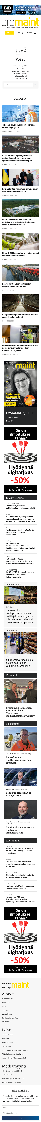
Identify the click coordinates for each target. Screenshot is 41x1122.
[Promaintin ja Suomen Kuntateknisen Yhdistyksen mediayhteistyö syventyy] (20, 691)
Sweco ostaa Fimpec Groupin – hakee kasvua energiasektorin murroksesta (19, 850)
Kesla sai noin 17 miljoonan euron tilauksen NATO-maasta (20, 887)
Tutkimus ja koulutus (10, 1018)
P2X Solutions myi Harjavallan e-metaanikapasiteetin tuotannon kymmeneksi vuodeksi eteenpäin (17, 158)
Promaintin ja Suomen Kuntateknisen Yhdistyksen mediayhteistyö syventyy (20, 711)
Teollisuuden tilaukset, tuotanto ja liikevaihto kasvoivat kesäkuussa (20, 532)
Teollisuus (10, 528)
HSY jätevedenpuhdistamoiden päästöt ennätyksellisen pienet (20, 315)
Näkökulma (6, 1022)
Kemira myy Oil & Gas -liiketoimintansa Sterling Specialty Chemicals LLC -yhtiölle (20, 899)
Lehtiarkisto (6, 1046)
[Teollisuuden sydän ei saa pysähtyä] (20, 777)
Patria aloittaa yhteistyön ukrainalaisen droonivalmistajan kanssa (20, 190)
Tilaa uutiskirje (7, 1042)
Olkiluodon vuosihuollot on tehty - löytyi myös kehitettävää (20, 876)
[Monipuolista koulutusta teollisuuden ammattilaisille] (20, 809)
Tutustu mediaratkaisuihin (12, 1082)
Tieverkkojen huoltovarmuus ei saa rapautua (18, 760)
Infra (8, 541)
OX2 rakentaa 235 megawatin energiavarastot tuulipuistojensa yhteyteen (20, 863)
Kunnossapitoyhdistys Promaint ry (15, 1050)
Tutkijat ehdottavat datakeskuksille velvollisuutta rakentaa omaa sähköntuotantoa (20, 561)
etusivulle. (23, 78)
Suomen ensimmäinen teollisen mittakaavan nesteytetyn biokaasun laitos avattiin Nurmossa (18, 222)
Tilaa (9, 33)
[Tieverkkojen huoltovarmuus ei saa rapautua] (20, 739)
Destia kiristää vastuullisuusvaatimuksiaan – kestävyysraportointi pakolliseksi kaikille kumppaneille (20, 546)
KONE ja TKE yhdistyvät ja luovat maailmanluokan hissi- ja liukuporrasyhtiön (20, 574)
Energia (9, 514)
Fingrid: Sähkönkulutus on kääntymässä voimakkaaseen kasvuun (20, 254)
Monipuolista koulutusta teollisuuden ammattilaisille (20, 830)
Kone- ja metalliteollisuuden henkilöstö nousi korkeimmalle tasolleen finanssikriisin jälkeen (20, 348)
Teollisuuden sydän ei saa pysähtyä (18, 794)
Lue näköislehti (12, 417)
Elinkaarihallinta (13, 503)
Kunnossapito (11, 570)
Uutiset (9, 895)
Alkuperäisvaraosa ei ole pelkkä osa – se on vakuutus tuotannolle (20, 662)
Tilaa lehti (9, 421)
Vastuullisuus (7, 1014)
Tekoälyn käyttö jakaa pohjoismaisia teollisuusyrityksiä (18, 126)
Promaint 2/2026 (20, 413)
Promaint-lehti (7, 1035)
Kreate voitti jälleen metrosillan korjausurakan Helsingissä (16, 285)
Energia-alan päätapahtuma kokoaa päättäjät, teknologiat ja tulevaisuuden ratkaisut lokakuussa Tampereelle (20, 616)
